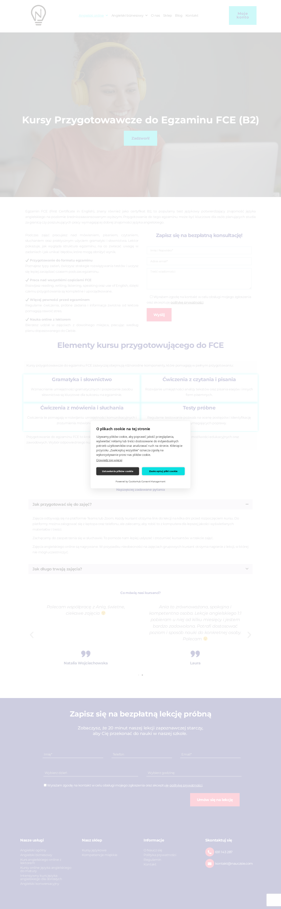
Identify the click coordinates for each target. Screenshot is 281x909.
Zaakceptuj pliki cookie (163, 471)
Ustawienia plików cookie (117, 471)
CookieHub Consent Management (147, 481)
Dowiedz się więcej (109, 460)
